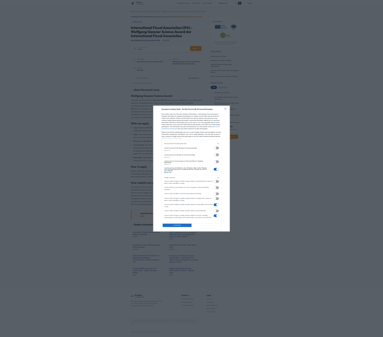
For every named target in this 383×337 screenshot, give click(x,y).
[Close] (226, 109)
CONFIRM (177, 225)
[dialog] (191, 168)
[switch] (216, 148)
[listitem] (191, 144)
